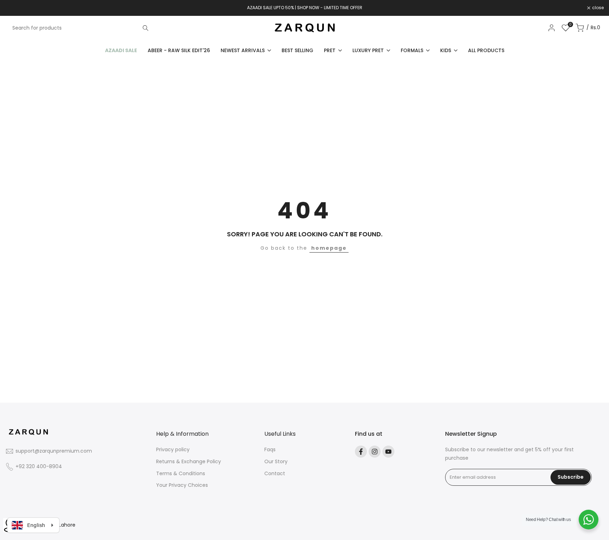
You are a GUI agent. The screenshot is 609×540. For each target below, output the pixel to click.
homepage (329, 248)
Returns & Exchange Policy (188, 461)
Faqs (270, 449)
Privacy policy (173, 449)
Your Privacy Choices (182, 485)
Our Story (276, 461)
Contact (274, 473)
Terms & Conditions (180, 473)
